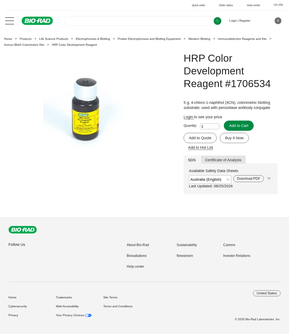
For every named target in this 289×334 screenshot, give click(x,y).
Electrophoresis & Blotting (93, 38)
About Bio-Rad (138, 245)
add (269, 178)
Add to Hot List (200, 147)
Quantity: (190, 125)
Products (26, 38)
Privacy (13, 315)
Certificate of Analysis (223, 160)
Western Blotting (199, 38)
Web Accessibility (67, 306)
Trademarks (64, 297)
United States (267, 293)
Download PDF (248, 178)
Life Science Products (53, 38)
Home (8, 38)
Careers (229, 245)
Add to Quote (200, 138)
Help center (135, 266)
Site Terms (110, 297)
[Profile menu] (259, 21)
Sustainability (187, 245)
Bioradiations (137, 255)
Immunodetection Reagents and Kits (242, 38)
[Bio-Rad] (22, 230)
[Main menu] (9, 20)
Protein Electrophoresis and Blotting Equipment (149, 38)
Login (189, 117)
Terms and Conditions (117, 306)
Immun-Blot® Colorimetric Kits (24, 44)
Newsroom (185, 255)
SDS (192, 160)
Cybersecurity (17, 306)
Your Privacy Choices (70, 315)
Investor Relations (236, 255)
